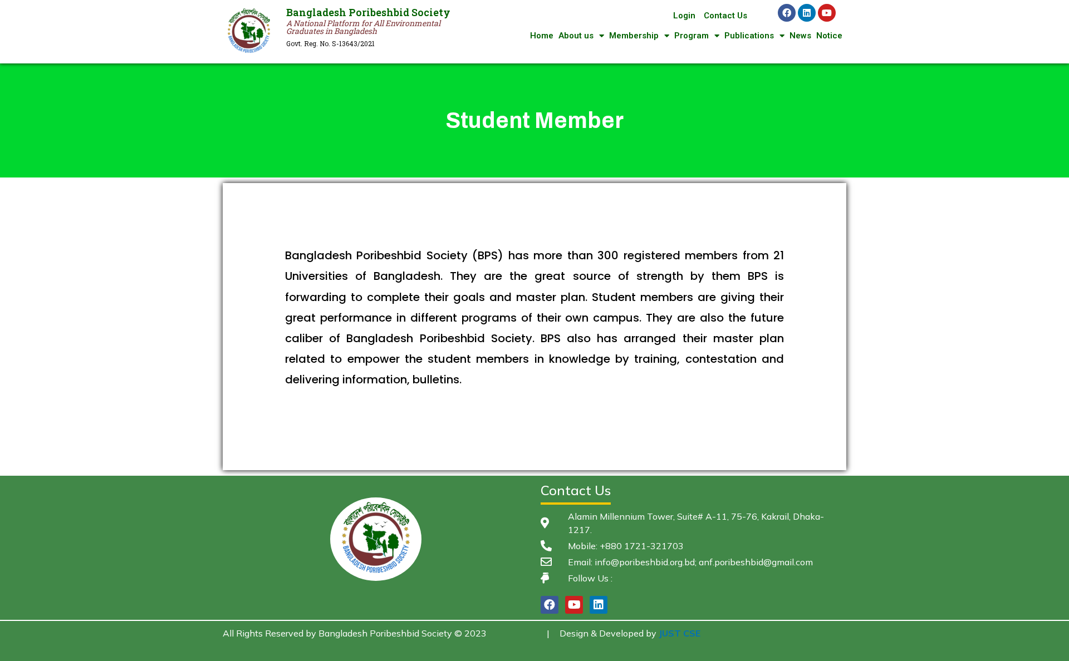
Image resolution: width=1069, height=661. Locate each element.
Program (691, 36)
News (800, 36)
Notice (829, 36)
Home (541, 36)
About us (576, 36)
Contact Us (725, 16)
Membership (634, 36)
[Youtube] (827, 13)
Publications (749, 36)
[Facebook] (787, 13)
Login (684, 16)
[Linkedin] (807, 13)
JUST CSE (679, 633)
